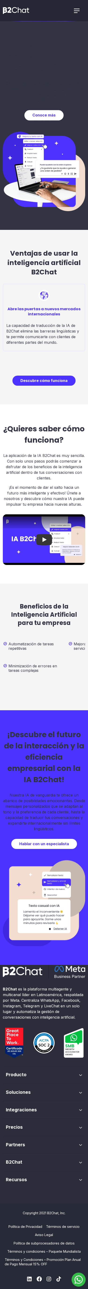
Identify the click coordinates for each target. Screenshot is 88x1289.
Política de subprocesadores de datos (44, 1243)
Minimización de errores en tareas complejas (32, 668)
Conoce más (44, 115)
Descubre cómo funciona (44, 380)
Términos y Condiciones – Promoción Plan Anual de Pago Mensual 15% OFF (43, 1262)
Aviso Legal (44, 1235)
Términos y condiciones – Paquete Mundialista (44, 1251)
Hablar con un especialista (44, 843)
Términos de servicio (63, 1227)
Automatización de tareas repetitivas (31, 646)
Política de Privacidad (25, 1227)
